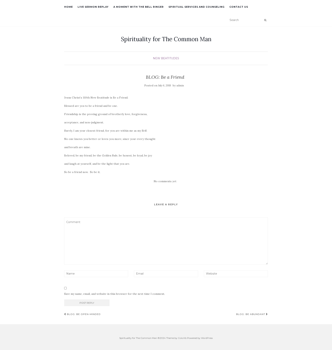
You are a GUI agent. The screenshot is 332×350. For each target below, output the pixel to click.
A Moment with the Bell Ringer (138, 6)
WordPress (207, 338)
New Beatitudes (166, 58)
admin (180, 85)
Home (68, 6)
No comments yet (165, 181)
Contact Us (238, 6)
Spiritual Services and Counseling (196, 6)
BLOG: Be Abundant (251, 314)
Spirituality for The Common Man (166, 39)
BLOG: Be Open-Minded (83, 314)
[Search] (265, 20)
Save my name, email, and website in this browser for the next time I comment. (114, 294)
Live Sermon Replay (93, 6)
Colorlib (182, 338)
